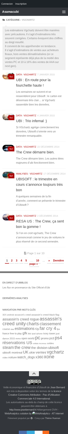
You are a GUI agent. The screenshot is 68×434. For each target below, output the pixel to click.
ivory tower (49, 333)
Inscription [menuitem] (21, 3)
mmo (18, 338)
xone (49, 356)
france (5, 333)
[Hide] (47, 432)
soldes (50, 343)
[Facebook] (23, 432)
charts (33, 323)
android (10, 315)
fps (58, 329)
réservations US (17, 342)
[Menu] (64, 12)
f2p (37, 329)
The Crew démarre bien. (35, 152)
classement (50, 324)
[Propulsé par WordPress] (31, 418)
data (12, 329)
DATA (19, 74)
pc (37, 337)
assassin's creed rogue (20, 319)
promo (45, 338)
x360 (39, 357)
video (5, 357)
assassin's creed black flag (45, 315)
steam (8, 347)
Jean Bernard (57, 387)
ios (29, 333)
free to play (16, 333)
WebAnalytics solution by (18, 413)
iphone (39, 334)
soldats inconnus (39, 343)
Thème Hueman (52, 418)
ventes (41, 352)
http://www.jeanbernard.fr (22, 409)
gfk (24, 333)
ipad (34, 334)
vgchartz (30, 74)
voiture (12, 357)
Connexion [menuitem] (7, 3)
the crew (23, 347)
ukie (32, 352)
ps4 (58, 337)
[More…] (44, 432)
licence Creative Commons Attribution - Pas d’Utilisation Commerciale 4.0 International (34, 395)
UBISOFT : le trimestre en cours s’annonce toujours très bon (39, 184)
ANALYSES (22, 173)
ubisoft (53, 348)
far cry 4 (48, 328)
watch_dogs (26, 357)
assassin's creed (23, 315)
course (6, 329)
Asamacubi (10, 11)
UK (25, 352)
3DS (4, 315)
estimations (24, 328)
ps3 (51, 338)
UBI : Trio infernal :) (31, 121)
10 (37, 260)
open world (27, 338)
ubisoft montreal (12, 352)
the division (39, 348)
